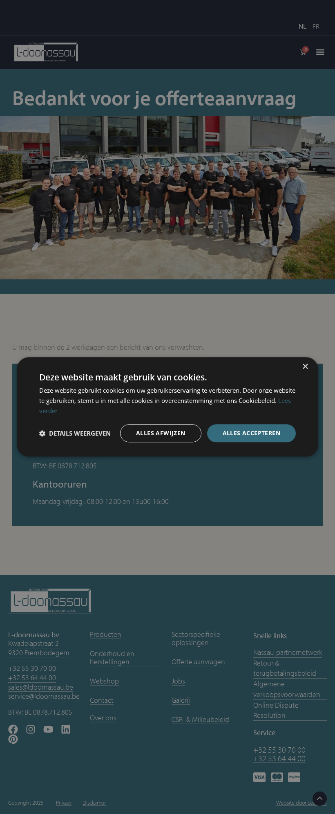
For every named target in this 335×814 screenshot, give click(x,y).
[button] (75, 433)
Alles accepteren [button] (251, 433)
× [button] (305, 367)
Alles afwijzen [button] (160, 433)
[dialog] (167, 407)
